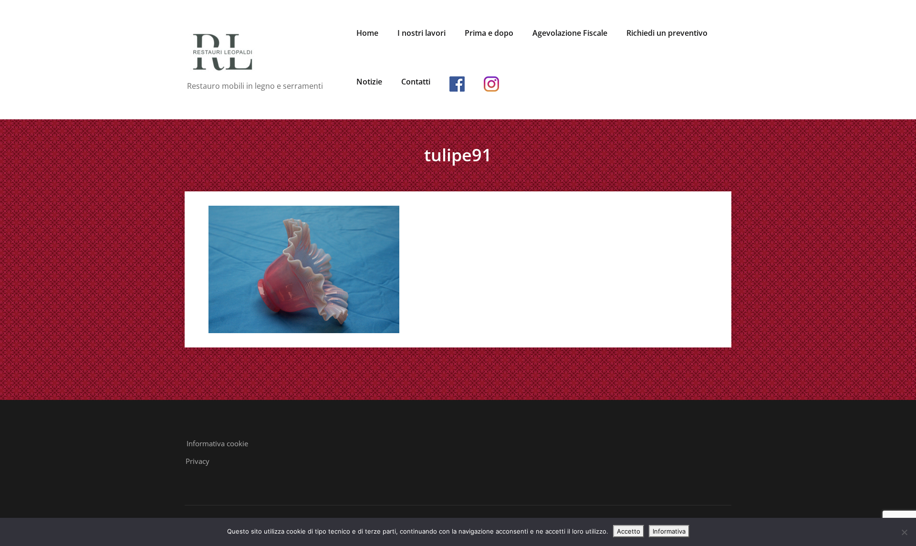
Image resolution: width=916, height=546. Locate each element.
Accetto (628, 531)
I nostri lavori (421, 33)
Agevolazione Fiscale (569, 33)
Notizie (369, 81)
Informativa (669, 531)
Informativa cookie (217, 443)
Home (367, 33)
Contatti (415, 81)
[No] (904, 532)
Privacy (197, 461)
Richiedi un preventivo (667, 33)
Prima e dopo (489, 33)
